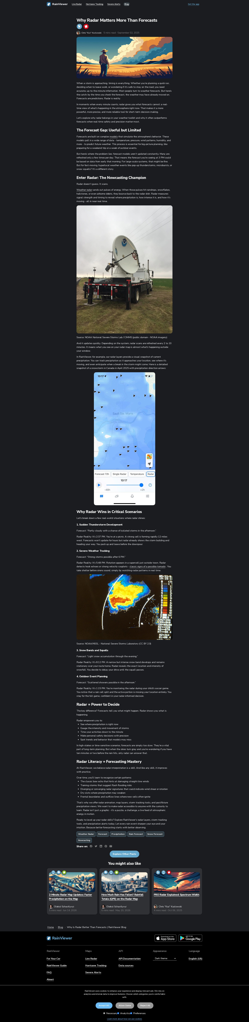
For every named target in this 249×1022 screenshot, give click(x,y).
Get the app (193, 4)
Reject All (145, 1005)
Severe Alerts (93, 972)
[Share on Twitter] (96, 846)
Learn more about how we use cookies (124, 1019)
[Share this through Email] (110, 846)
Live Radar (91, 958)
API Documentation (130, 958)
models (114, 136)
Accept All (104, 1005)
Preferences (139, 1013)
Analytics (125, 1013)
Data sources (126, 965)
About (50, 979)
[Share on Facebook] (91, 846)
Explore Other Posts (124, 854)
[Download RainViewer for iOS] (165, 938)
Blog (127, 4)
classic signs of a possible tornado (147, 566)
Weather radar (84, 190)
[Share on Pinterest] (105, 846)
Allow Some (125, 1005)
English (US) (195, 958)
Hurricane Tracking (95, 965)
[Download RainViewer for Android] (190, 938)
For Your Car (53, 958)
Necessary (111, 1013)
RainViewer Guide (57, 965)
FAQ (49, 972)
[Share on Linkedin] (100, 846)
